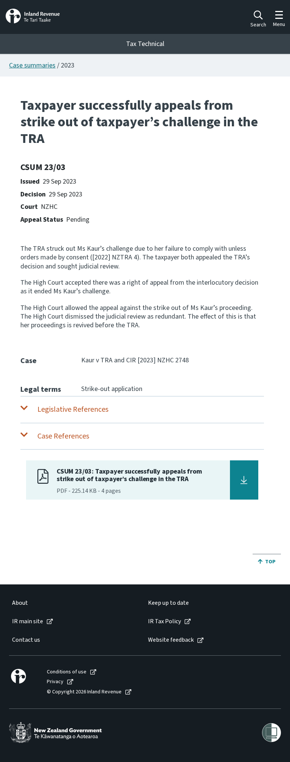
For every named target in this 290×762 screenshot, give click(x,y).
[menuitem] (72, 603)
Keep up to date (168, 603)
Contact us (26, 640)
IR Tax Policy (164, 621)
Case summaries (32, 65)
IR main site (27, 621)
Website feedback (171, 640)
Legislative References (72, 409)
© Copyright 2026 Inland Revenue (84, 692)
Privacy (55, 682)
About (20, 603)
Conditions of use (66, 672)
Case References (63, 436)
